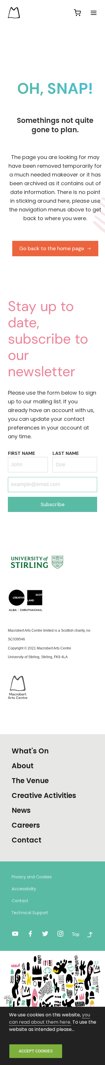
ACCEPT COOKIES (36, 1051)
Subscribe (52, 504)
